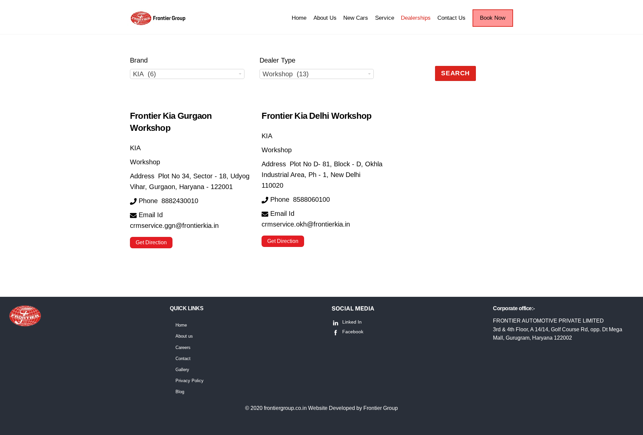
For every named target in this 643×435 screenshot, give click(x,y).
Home (299, 18)
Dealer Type (277, 60)
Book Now (492, 18)
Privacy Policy (189, 380)
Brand (139, 60)
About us (184, 336)
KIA (135, 148)
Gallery (182, 369)
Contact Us (451, 18)
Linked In (351, 322)
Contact (183, 358)
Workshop (145, 162)
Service (384, 18)
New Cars (355, 18)
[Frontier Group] (159, 24)
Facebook (352, 331)
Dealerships (416, 18)
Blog (179, 391)
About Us (325, 18)
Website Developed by (335, 408)
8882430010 (179, 200)
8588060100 (311, 199)
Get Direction (151, 242)
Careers (183, 347)
